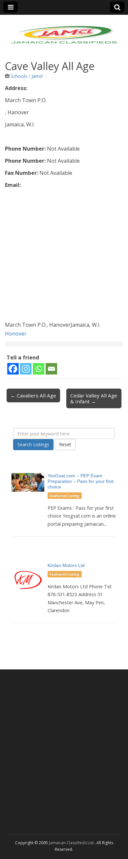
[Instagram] (26, 369)
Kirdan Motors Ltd (66, 565)
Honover (16, 333)
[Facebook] (13, 369)
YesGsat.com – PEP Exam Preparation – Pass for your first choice (81, 481)
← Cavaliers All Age (33, 395)
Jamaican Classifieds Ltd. (72, 843)
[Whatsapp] (38, 369)
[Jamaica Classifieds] (64, 31)
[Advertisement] (64, 256)
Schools (19, 76)
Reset (65, 444)
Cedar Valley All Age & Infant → (93, 398)
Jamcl (37, 76)
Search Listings (33, 444)
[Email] (51, 369)
